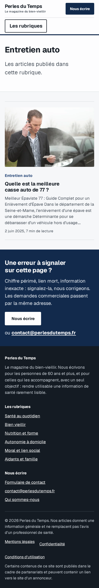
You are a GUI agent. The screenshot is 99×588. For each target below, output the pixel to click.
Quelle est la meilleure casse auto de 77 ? (32, 186)
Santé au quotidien (22, 416)
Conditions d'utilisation (25, 556)
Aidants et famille (21, 459)
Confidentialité (52, 544)
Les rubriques (26, 26)
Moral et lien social (22, 450)
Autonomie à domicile (25, 441)
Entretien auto (18, 175)
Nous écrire (80, 8)
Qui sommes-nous (22, 499)
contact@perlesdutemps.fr (44, 333)
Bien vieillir (15, 424)
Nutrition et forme (21, 433)
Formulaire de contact (25, 482)
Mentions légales (20, 541)
